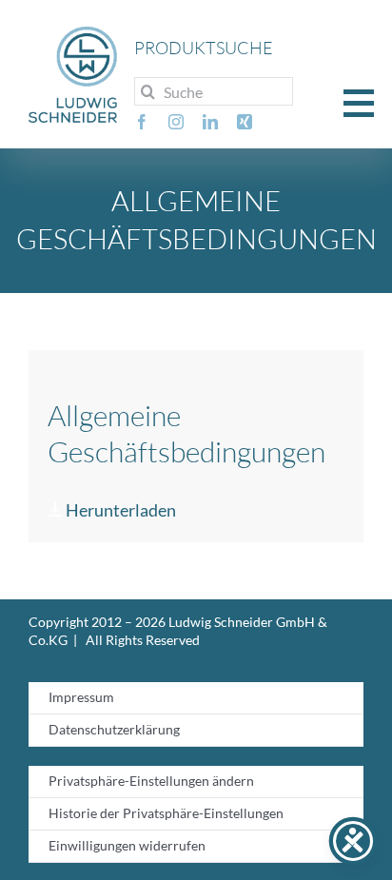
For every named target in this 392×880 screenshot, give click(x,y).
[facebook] (141, 121)
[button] (359, 101)
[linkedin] (210, 121)
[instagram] (176, 121)
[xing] (244, 121)
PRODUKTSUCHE (203, 47)
